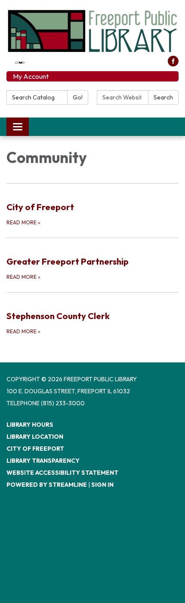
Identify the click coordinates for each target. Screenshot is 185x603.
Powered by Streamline (46, 484)
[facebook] (173, 64)
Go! (78, 97)
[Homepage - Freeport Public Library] (92, 31)
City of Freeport (35, 448)
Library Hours (29, 424)
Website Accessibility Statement (62, 472)
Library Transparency (43, 460)
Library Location (34, 436)
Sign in (102, 484)
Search (163, 97)
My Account (31, 76)
